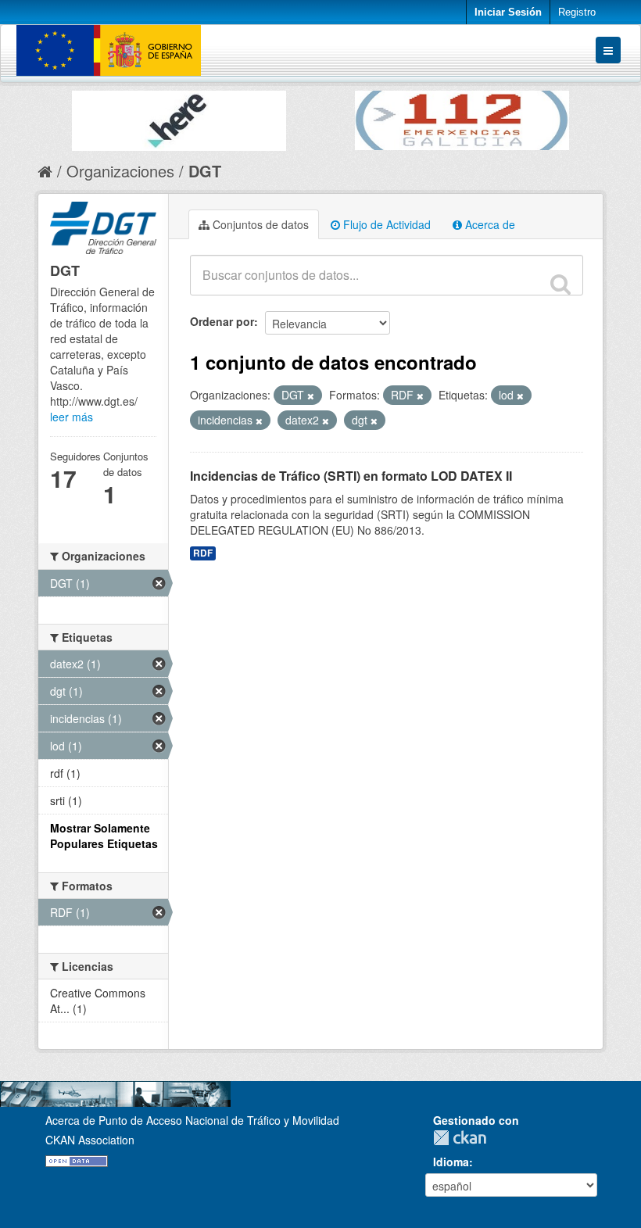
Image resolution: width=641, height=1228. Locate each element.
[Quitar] (310, 395)
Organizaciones (120, 170)
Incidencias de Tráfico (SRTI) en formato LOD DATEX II (351, 476)
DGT (204, 170)
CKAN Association (89, 1139)
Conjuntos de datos (259, 224)
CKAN (463, 1138)
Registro (577, 12)
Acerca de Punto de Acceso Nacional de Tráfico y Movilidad (192, 1120)
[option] (179, 117)
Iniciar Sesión (508, 12)
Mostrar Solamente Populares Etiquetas (104, 835)
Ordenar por (222, 321)
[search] (560, 283)
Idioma (451, 1161)
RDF (203, 553)
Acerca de (488, 224)
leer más (71, 416)
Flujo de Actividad (385, 224)
